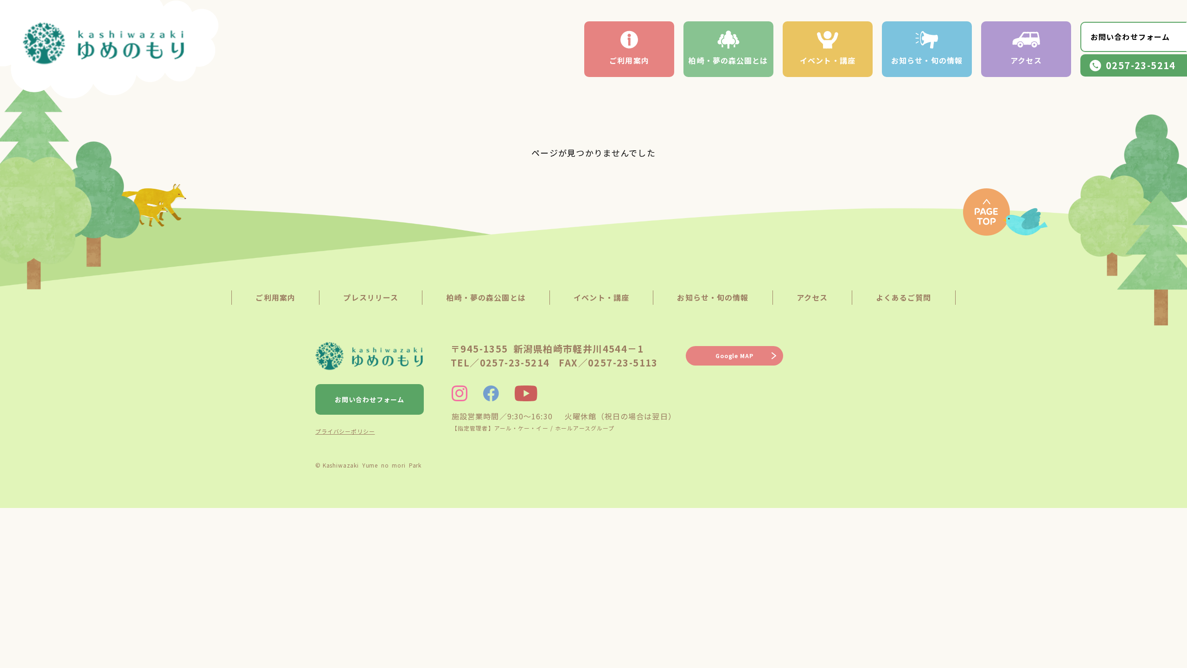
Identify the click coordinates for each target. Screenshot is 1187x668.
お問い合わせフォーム (1130, 36)
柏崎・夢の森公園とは (728, 60)
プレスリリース (370, 297)
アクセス (1025, 60)
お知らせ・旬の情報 (927, 60)
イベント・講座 (827, 60)
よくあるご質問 (904, 297)
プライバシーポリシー (345, 431)
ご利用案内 (629, 60)
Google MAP (734, 356)
